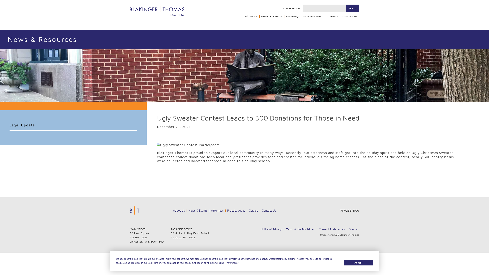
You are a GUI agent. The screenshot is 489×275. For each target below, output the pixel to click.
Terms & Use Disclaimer (300, 229)
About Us (251, 16)
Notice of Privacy (271, 229)
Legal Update (22, 125)
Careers (333, 16)
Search (352, 8)
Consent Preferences (332, 229)
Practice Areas (314, 16)
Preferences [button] (232, 263)
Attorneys (293, 16)
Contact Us (350, 16)
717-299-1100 (291, 8)
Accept (359, 262)
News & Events (272, 16)
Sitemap (354, 229)
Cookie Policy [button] (154, 263)
